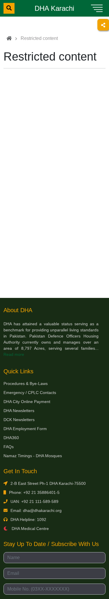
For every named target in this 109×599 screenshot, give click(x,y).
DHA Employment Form (25, 428)
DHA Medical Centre (29, 528)
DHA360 (11, 437)
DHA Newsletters (18, 410)
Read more (13, 354)
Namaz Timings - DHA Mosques (32, 455)
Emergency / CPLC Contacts (29, 392)
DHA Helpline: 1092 (28, 519)
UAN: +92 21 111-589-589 (34, 501)
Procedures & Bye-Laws (25, 383)
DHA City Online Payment (26, 401)
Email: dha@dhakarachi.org (36, 510)
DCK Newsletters (19, 419)
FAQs (8, 446)
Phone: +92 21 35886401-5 (34, 492)
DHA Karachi (54, 8)
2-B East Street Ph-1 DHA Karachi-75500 (48, 483)
